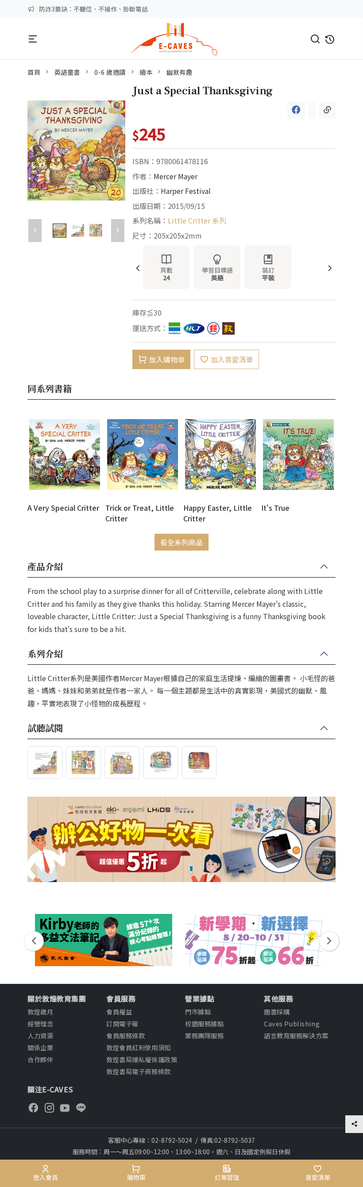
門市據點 (198, 1011)
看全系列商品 (181, 542)
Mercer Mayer (175, 176)
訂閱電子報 (122, 1023)
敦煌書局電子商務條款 (138, 1071)
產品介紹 (45, 567)
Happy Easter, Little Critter (217, 512)
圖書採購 (277, 1011)
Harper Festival (186, 190)
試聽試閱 (45, 728)
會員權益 (119, 1011)
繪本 (145, 72)
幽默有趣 (179, 72)
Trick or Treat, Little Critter (139, 512)
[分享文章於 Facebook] (296, 110)
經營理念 (40, 1023)
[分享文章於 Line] (312, 110)
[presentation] (138, 269)
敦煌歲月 (40, 1011)
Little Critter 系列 (197, 220)
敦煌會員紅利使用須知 (138, 1047)
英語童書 (67, 72)
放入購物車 (167, 359)
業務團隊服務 (204, 1035)
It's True (275, 507)
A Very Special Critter (63, 507)
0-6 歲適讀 (110, 72)
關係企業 (40, 1047)
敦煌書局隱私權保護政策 (141, 1059)
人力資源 (40, 1035)
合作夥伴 (40, 1059)
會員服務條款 (125, 1035)
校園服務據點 (204, 1023)
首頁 (33, 72)
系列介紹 (45, 654)
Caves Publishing (292, 1023)
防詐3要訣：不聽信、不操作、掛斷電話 (93, 8)
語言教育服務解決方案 (296, 1035)
